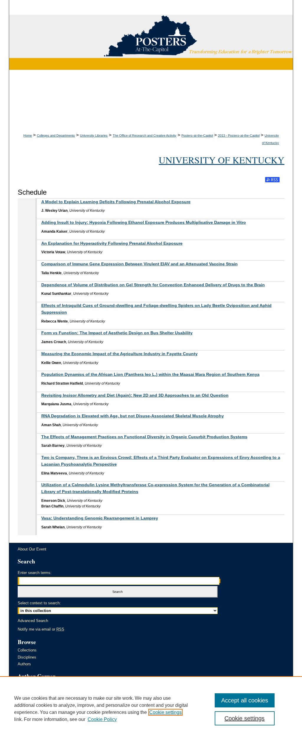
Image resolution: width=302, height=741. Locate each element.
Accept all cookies (244, 700)
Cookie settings (165, 712)
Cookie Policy (102, 719)
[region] (151, 708)
